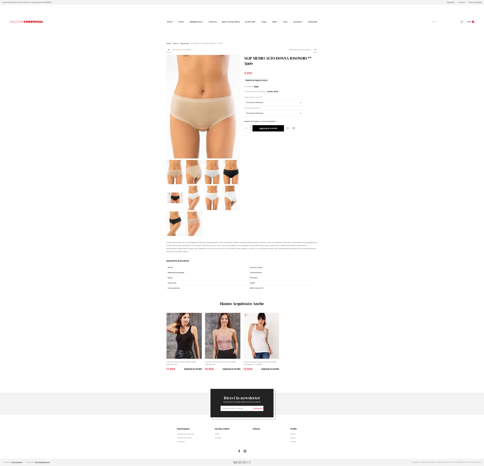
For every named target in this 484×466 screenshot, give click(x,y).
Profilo (293, 434)
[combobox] (445, 21)
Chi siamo (181, 441)
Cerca (462, 21)
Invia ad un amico (294, 128)
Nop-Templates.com (42, 462)
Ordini (292, 438)
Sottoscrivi (258, 408)
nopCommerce (17, 462)
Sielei (256, 86)
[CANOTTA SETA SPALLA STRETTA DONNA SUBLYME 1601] (222, 336)
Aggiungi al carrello (268, 128)
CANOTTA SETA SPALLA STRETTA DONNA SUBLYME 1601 (220, 363)
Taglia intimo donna (252, 97)
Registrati (450, 2)
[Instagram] (244, 451)
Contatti (218, 438)
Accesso (461, 2)
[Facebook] (239, 451)
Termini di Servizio (184, 438)
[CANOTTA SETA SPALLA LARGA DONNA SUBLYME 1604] (184, 336)
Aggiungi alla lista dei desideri (287, 128)
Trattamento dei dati (185, 434)
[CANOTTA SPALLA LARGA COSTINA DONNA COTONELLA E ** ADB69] (261, 336)
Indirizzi (293, 441)
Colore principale (251, 108)
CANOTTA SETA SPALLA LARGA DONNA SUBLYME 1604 (181, 363)
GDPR (217, 434)
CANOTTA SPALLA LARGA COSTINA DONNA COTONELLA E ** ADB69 (260, 363)
